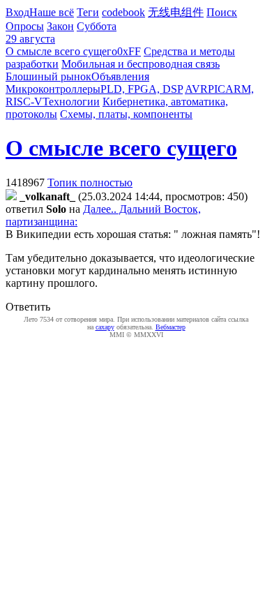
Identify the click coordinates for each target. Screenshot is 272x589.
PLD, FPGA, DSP (141, 89)
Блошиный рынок (48, 76)
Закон (60, 26)
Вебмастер (171, 327)
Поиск (221, 12)
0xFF (129, 51)
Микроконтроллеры (53, 89)
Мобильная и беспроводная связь (140, 64)
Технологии (71, 101)
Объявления (120, 76)
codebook (123, 12)
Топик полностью (90, 182)
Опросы (25, 26)
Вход (17, 12)
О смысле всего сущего (61, 51)
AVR (196, 89)
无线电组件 (176, 12)
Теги (88, 12)
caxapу (105, 327)
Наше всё (51, 12)
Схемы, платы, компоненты (126, 114)
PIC (216, 89)
